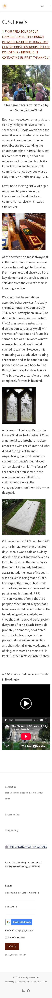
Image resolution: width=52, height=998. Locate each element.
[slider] (23, 720)
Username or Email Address (22, 893)
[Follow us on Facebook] (28, 990)
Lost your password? (15, 954)
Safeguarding (11, 830)
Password (11, 907)
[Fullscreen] (46, 720)
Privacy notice (12, 814)
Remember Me (16, 937)
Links (7, 798)
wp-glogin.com (25, 930)
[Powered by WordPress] (15, 981)
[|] (4, 5)
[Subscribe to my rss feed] (23, 990)
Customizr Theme (40, 982)
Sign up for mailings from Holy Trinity (24, 792)
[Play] (5, 720)
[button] (26, 703)
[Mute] (41, 720)
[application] (26, 703)
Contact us (10, 786)
